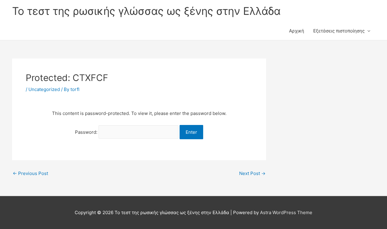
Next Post (252, 173)
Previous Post (30, 173)
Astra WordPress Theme (286, 212)
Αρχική (296, 31)
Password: (87, 132)
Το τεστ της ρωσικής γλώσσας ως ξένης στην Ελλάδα (146, 11)
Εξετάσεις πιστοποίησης (339, 31)
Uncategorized (44, 89)
